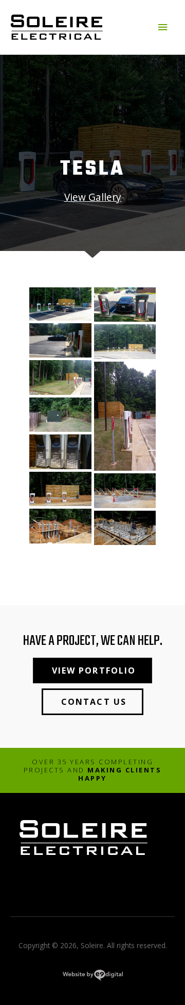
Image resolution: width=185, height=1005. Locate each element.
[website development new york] (92, 977)
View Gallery (92, 197)
